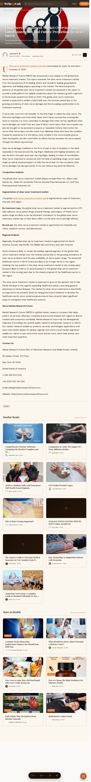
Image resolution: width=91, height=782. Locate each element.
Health (11, 10)
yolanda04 (13, 54)
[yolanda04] (5, 55)
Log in (74, 4)
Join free (84, 4)
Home (5, 10)
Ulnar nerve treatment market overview (28, 66)
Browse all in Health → (78, 613)
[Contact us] (83, 776)
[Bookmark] (50, 775)
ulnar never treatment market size (29, 198)
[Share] (57, 775)
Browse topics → (80, 418)
